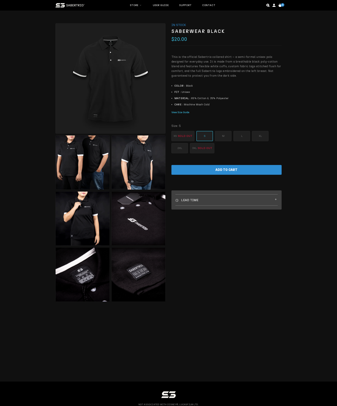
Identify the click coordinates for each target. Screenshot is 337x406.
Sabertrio (70, 5)
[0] (280, 5)
